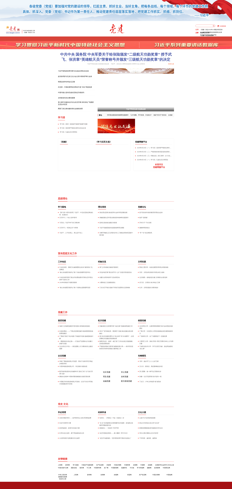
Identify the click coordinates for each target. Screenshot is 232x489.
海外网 (82, 468)
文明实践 (129, 39)
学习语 (78, 39)
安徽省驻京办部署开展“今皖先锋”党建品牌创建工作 (116, 326)
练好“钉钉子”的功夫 (159, 115)
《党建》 (64, 142)
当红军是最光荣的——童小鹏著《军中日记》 (113, 433)
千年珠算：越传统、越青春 (148, 438)
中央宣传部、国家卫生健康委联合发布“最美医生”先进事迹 (76, 268)
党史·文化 (63, 404)
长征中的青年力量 (65, 423)
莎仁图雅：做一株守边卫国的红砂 (150, 371)
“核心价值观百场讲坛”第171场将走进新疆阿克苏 (74, 287)
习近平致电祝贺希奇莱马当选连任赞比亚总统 (73, 71)
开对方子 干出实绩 (145, 222)
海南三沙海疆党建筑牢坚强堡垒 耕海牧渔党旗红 (74, 326)
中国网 (142, 465)
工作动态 (62, 262)
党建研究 (124, 468)
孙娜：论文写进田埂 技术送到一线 (150, 376)
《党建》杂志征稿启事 (207, 35)
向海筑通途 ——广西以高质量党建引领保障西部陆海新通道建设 (76, 332)
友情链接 (62, 458)
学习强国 (76, 465)
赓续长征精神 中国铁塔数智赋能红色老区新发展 (74, 376)
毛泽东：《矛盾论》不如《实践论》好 (111, 418)
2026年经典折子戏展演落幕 (68, 282)
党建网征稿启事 (205, 32)
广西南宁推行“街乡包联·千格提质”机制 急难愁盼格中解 (76, 337)
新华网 (67, 465)
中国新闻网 (114, 468)
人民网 (60, 465)
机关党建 (102, 320)
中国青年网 (97, 468)
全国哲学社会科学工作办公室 (164, 465)
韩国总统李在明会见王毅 (66, 82)
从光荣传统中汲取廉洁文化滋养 (69, 438)
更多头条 (171, 64)
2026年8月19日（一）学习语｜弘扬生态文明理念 (152, 159)
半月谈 (132, 468)
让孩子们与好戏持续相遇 (147, 418)
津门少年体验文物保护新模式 (108, 267)
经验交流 (116, 39)
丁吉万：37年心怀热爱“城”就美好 (150, 381)
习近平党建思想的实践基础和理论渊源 (111, 227)
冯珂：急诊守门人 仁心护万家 (149, 361)
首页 (55, 39)
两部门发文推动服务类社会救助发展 (70, 109)
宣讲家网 (157, 468)
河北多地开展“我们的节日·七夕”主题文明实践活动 (115, 272)
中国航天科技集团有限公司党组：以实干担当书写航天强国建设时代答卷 (76, 383)
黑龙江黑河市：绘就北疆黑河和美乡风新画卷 (153, 267)
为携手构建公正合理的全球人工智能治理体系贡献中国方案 (116, 234)
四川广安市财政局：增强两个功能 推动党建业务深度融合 (116, 332)
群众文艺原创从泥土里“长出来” (149, 423)
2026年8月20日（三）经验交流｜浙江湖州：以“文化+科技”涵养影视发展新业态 (152, 156)
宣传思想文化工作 (67, 253)
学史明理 (169, 39)
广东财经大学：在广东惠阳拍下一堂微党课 (153, 336)
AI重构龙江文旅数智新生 (107, 282)
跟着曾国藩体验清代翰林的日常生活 (151, 428)
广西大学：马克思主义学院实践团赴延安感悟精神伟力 (156, 332)
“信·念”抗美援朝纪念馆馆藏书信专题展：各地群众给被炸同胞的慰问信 (116, 424)
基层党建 (143, 39)
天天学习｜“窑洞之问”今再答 (68, 227)
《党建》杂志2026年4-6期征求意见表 (211, 29)
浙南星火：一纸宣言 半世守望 (109, 428)
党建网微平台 (141, 142)
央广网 (106, 468)
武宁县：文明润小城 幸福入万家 (149, 282)
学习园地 (62, 207)
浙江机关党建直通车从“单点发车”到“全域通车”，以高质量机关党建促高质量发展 (116, 337)
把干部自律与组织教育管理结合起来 (151, 212)
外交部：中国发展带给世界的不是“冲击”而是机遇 (75, 87)
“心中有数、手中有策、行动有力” (141, 115)
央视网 (150, 465)
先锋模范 (156, 39)
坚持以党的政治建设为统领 (108, 222)
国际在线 (74, 468)
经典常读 (102, 412)
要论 (100, 115)
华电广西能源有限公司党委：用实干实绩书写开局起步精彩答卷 (76, 362)
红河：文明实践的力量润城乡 (148, 287)
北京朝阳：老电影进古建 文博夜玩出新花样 (153, 277)
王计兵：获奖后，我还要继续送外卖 (151, 366)
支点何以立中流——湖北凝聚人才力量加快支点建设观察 (76, 347)
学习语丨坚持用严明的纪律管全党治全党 (73, 128)
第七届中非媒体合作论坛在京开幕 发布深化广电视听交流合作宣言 (76, 103)
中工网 (89, 468)
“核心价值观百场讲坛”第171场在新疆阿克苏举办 (74, 272)
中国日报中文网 (63, 468)
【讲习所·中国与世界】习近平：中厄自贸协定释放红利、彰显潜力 (76, 214)
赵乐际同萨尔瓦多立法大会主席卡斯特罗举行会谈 (75, 76)
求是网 (108, 465)
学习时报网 (140, 468)
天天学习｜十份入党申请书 (68, 217)
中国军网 (127, 465)
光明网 (135, 465)
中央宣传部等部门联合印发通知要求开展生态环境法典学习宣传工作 (76, 278)
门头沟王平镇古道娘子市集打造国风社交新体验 (114, 287)
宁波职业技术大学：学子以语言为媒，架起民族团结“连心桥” (156, 347)
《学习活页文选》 (104, 142)
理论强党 (90, 39)
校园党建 (142, 320)
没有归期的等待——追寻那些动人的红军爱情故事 (75, 418)
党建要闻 (66, 39)
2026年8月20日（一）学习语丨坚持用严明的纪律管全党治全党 (153, 148)
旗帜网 (149, 468)
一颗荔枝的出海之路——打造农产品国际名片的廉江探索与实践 (76, 342)
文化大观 (142, 412)
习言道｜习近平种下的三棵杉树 (69, 222)
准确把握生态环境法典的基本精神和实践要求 (113, 115)
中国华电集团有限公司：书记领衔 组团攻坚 (73, 366)
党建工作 (62, 312)
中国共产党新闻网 (87, 465)
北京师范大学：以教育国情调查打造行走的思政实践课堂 (156, 327)
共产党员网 (99, 465)
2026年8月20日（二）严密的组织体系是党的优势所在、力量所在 (152, 152)
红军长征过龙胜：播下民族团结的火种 (71, 433)
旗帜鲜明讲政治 (144, 227)
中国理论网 (166, 468)
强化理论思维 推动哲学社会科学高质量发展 (113, 212)
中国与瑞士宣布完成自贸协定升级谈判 (71, 92)
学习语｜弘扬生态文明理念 (68, 132)
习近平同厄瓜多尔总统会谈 (136, 109)
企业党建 (62, 356)
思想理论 (62, 198)
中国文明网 (117, 465)
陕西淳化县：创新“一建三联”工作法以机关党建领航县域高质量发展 (116, 342)
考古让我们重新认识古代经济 (148, 433)
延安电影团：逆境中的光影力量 (69, 428)
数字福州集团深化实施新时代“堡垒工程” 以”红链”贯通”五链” (76, 372)
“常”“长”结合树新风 (145, 233)
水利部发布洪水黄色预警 (66, 98)
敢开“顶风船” (143, 217)
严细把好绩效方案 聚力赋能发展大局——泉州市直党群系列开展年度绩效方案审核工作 (116, 347)
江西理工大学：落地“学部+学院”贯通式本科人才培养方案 (156, 342)
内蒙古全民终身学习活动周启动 (109, 277)
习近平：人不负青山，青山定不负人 (71, 233)
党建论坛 (103, 39)
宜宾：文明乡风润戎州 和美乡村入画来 (151, 272)
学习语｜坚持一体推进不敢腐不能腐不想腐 (73, 124)
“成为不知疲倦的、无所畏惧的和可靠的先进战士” (115, 438)
